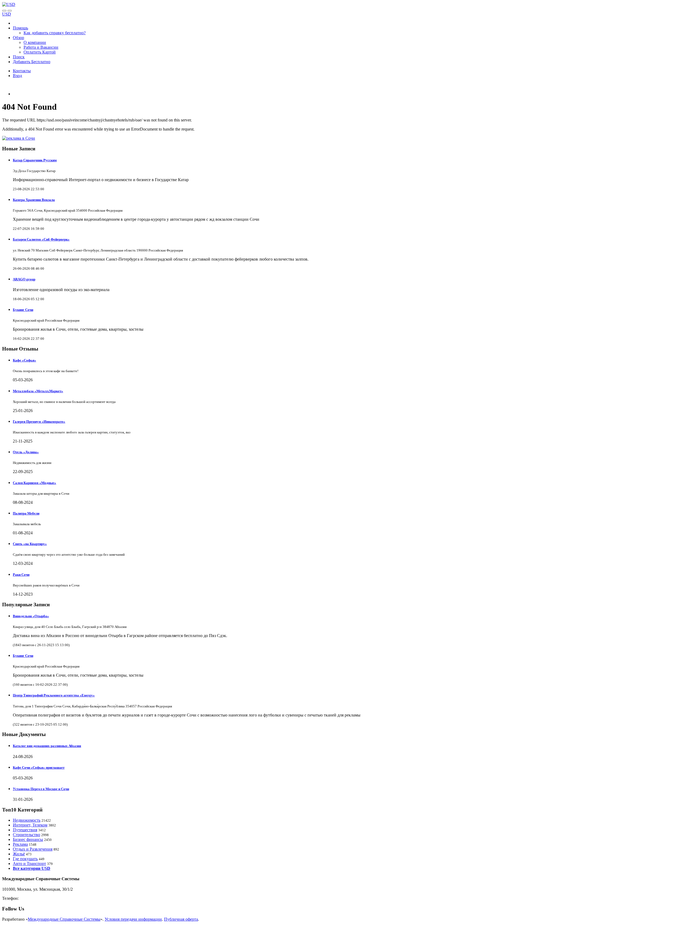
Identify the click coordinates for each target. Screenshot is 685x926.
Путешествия (25, 830)
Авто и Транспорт (29, 863)
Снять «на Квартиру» (30, 544)
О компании (35, 42)
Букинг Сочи (23, 310)
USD (6, 14)
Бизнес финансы (28, 839)
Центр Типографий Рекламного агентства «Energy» (54, 695)
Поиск (19, 57)
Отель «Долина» (26, 452)
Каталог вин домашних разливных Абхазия (47, 746)
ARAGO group (24, 279)
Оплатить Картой (40, 52)
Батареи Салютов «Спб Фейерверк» (41, 239)
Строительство (26, 834)
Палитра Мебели (26, 513)
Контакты (22, 70)
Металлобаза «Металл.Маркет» (38, 391)
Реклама (20, 844)
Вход (17, 75)
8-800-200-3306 (33, 898)
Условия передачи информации (133, 919)
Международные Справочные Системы (64, 919)
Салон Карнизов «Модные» (34, 483)
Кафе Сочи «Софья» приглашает (38, 767)
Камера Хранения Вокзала (34, 200)
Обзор (18, 37)
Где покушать (25, 858)
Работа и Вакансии (41, 47)
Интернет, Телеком (30, 825)
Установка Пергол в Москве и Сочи (41, 789)
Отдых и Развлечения (32, 849)
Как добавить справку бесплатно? (55, 33)
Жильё (19, 854)
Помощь (20, 28)
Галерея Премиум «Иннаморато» (39, 422)
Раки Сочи (21, 575)
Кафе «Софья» (24, 360)
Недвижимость (26, 820)
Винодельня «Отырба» (31, 616)
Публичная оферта (181, 919)
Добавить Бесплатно (31, 61)
